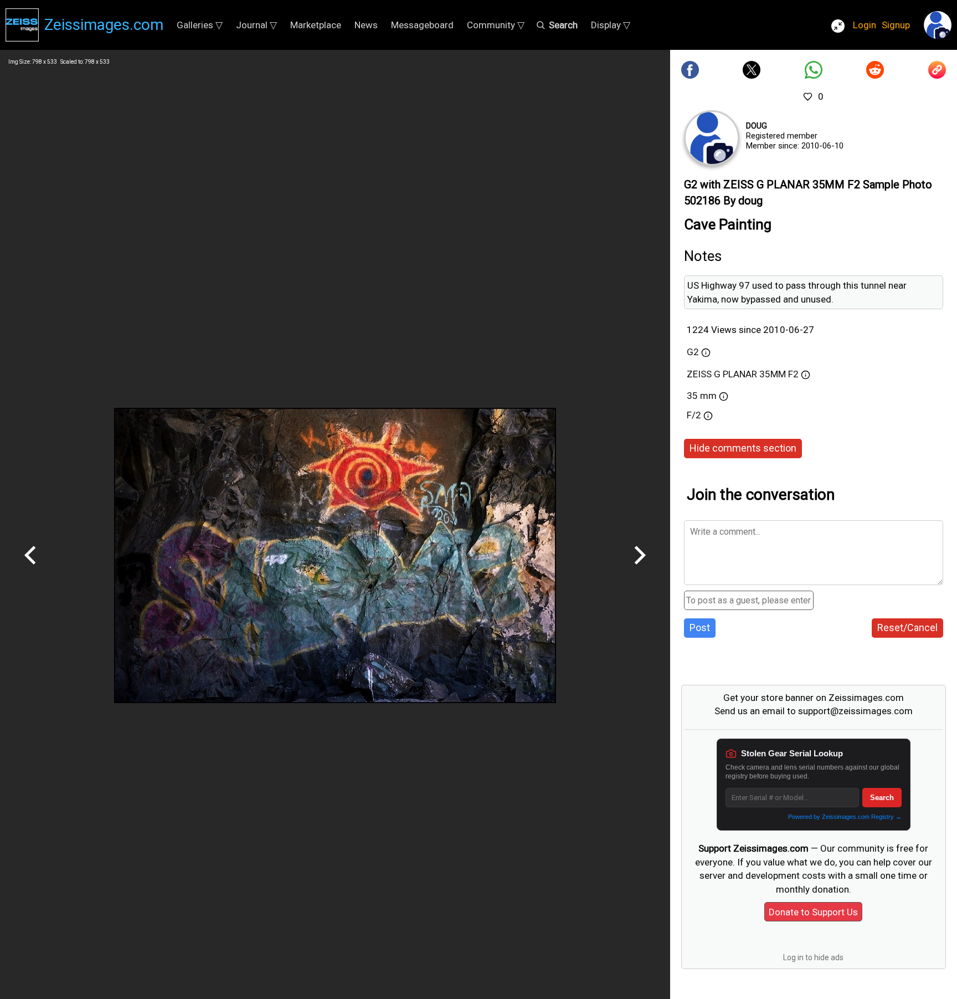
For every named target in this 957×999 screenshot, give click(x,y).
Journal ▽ (256, 24)
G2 (693, 351)
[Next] (639, 568)
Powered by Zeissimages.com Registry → (845, 816)
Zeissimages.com (103, 25)
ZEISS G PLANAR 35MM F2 (743, 374)
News (366, 24)
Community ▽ (495, 24)
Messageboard (422, 24)
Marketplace (315, 24)
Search (882, 797)
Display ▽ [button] (610, 24)
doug (756, 126)
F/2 (694, 415)
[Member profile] (711, 138)
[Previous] (30, 568)
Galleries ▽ (200, 24)
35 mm (702, 395)
